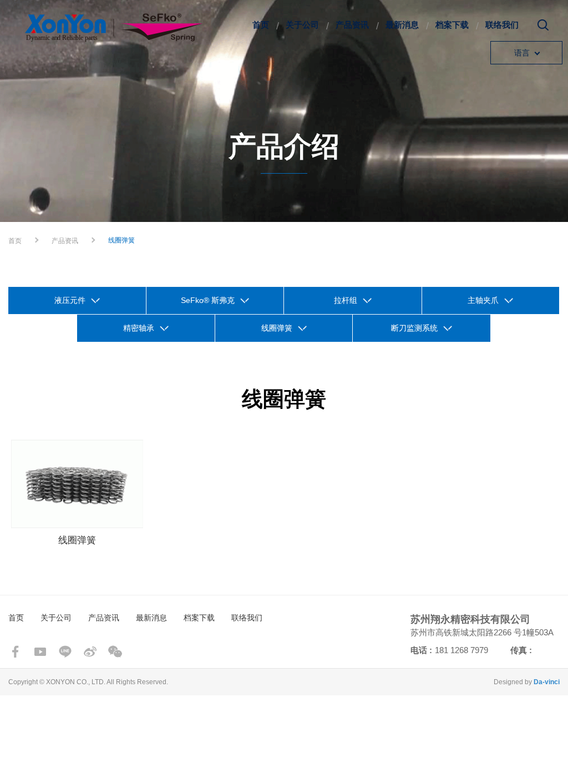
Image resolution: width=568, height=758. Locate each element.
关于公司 (302, 24)
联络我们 (502, 24)
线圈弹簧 (276, 328)
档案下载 (452, 24)
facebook (15, 652)
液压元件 (69, 300)
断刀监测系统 (414, 328)
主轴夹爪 (483, 300)
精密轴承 (138, 328)
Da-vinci (547, 682)
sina (90, 652)
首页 (260, 24)
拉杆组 (345, 300)
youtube (40, 652)
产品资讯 (352, 24)
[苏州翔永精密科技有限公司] (113, 27)
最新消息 (402, 24)
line (65, 652)
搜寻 (543, 29)
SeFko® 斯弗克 (208, 300)
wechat (115, 652)
